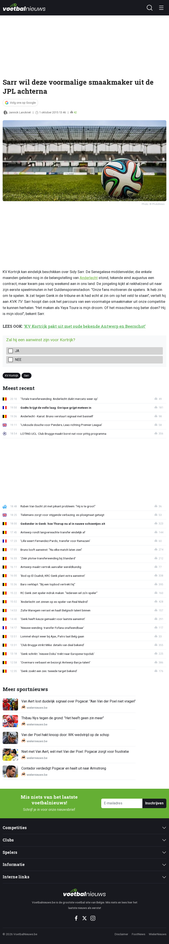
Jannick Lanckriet (20, 112)
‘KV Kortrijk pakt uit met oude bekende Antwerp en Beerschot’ (85, 326)
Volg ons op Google (23, 102)
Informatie (14, 864)
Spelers (10, 852)
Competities (15, 827)
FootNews (138, 934)
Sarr (26, 375)
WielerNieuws (157, 934)
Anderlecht (89, 277)
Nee (18, 360)
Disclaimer (121, 934)
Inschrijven (154, 803)
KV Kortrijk (11, 375)
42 (75, 112)
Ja (17, 351)
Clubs (8, 840)
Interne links (16, 876)
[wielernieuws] (84, 892)
